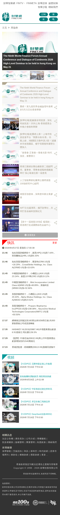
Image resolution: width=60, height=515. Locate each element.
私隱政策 (41, 442)
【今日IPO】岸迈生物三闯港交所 (35, 401)
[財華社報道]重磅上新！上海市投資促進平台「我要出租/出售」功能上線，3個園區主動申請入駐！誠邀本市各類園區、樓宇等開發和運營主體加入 (38, 140)
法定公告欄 (7, 438)
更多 (54, 242)
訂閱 (44, 14)
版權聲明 (19, 442)
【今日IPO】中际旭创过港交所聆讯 (36, 389)
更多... (45, 455)
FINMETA (32, 3)
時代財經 (43, 451)
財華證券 (42, 3)
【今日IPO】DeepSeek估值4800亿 (36, 414)
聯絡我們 (53, 7)
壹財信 (14, 455)
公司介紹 (30, 438)
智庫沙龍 (42, 7)
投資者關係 (7, 442)
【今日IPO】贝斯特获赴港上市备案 (36, 364)
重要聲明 (30, 442)
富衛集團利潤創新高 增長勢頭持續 (35, 376)
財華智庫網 (9, 3)
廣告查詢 (19, 438)
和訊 (26, 451)
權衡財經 (24, 455)
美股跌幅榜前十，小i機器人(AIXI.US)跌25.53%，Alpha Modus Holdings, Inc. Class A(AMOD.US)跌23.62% (32, 297)
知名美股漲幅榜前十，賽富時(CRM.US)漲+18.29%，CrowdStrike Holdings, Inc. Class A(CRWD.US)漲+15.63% (32, 264)
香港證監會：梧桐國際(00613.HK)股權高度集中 (33, 347)
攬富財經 (35, 455)
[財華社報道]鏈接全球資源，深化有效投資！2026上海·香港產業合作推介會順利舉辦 (36, 123)
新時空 (34, 451)
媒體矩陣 (53, 3)
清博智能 (6, 451)
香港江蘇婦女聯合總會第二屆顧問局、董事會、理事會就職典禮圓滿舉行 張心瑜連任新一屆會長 (36, 169)
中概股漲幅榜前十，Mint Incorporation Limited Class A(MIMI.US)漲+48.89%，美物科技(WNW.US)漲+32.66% (33, 285)
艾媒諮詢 (17, 451)
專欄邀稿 (41, 438)
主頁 (4, 27)
